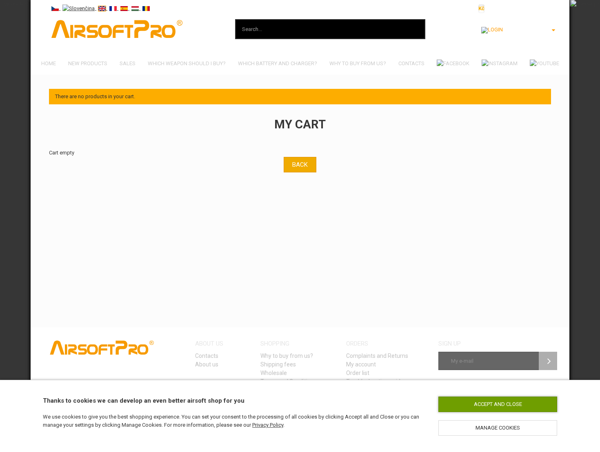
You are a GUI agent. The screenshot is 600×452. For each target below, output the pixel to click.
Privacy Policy (267, 425)
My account (361, 364)
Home (48, 63)
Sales (128, 63)
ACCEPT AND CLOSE (498, 404)
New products (87, 63)
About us (206, 364)
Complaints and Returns (377, 356)
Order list (357, 373)
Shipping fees (278, 364)
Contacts (411, 63)
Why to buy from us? (357, 63)
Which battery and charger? (277, 63)
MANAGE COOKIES (498, 428)
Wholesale (273, 373)
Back (300, 164)
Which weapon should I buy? (187, 63)
